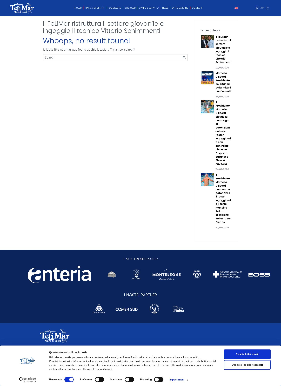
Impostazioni (176, 379)
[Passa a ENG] (236, 8)
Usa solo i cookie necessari (247, 364)
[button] (94, 8)
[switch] (99, 379)
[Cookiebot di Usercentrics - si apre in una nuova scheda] (27, 379)
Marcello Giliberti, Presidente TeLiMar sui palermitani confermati (223, 82)
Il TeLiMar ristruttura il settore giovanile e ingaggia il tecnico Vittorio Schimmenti (103, 27)
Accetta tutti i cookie (247, 354)
